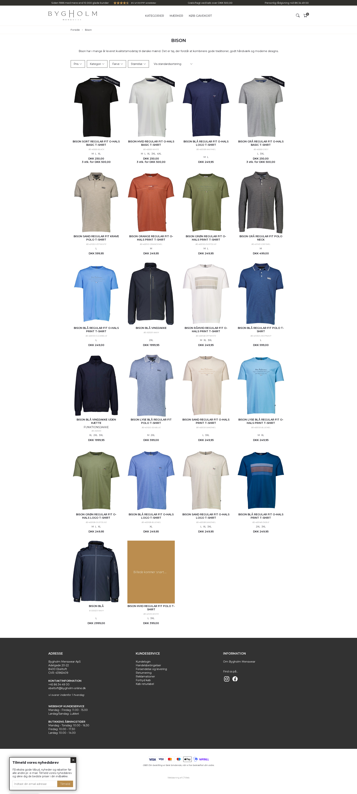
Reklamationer (145, 676)
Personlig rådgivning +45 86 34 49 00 (287, 2)
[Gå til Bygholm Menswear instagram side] (226, 679)
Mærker (176, 15)
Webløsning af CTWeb (178, 777)
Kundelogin (143, 661)
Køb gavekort (200, 15)
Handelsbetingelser (148, 665)
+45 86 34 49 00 (59, 684)
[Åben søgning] (298, 16)
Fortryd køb (143, 680)
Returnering (144, 672)
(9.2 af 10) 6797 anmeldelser (143, 3)
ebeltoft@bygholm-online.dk (67, 688)
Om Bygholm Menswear (239, 661)
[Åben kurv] (305, 16)
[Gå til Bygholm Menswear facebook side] (235, 679)
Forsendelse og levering (151, 669)
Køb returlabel (145, 684)
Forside (75, 29)
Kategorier (154, 15)
